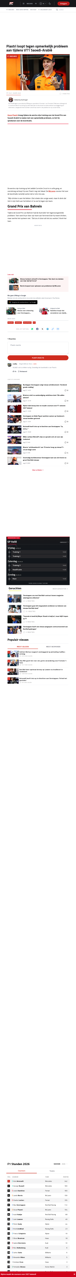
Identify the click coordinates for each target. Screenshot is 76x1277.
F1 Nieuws (12, 56)
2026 (63, 1164)
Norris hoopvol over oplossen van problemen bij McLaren (40, 286)
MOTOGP (33, 10)
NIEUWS (30, 3)
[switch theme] (50, 3)
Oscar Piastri (13, 115)
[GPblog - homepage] (11, 3)
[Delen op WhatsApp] (32, 329)
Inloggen (63, 3)
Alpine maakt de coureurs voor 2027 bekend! (18, 1274)
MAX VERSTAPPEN (22, 10)
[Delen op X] (42, 329)
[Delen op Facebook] (37, 329)
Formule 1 (18, 323)
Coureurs (21, 1170)
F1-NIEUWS (10, 10)
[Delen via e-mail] (58, 329)
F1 (34, 323)
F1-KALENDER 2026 (45, 10)
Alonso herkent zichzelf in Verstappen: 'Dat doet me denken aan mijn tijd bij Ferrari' (41, 280)
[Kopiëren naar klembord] (53, 329)
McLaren (51, 191)
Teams (52, 1171)
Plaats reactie (38, 358)
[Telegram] (48, 329)
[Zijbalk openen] (23, 3)
